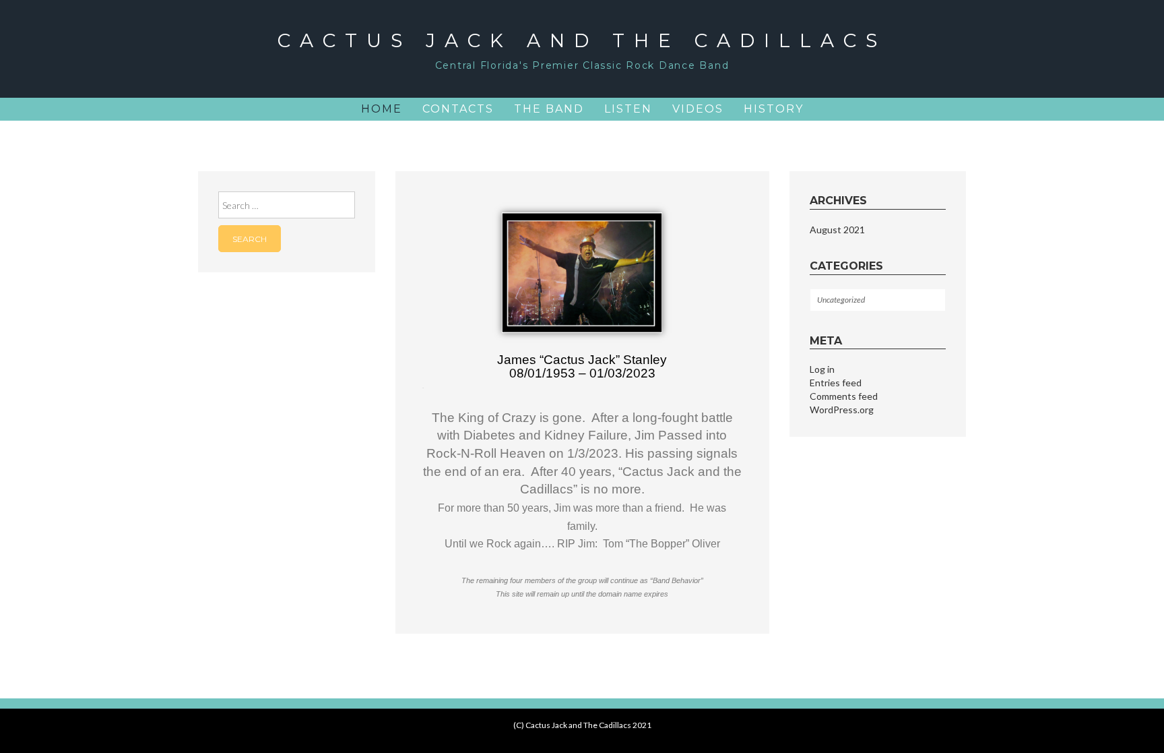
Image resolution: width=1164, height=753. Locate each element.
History (774, 108)
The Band (549, 108)
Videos (697, 108)
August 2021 (837, 229)
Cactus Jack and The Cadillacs (582, 40)
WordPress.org (842, 409)
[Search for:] (286, 208)
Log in (822, 369)
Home (381, 108)
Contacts (458, 108)
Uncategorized (841, 300)
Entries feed (836, 382)
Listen (628, 108)
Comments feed (844, 396)
